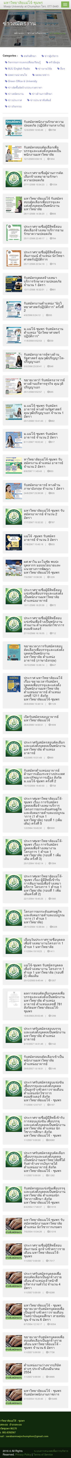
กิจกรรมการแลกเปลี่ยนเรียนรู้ (24, 62)
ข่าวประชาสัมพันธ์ (40, 100)
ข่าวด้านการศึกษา (41, 93)
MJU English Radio (18, 68)
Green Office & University (22, 81)
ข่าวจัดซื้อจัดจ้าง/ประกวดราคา (24, 87)
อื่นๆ (62, 68)
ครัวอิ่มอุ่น (54, 62)
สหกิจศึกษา (29, 56)
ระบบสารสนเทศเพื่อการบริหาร (51, 1451)
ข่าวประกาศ (14, 100)
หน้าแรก (19, 33)
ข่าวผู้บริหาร (51, 56)
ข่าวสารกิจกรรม (37, 33)
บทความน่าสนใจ (17, 75)
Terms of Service (43, 1454)
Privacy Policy (23, 1454)
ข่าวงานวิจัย (45, 68)
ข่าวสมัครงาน (15, 93)
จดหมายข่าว (42, 75)
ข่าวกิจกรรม (14, 106)
